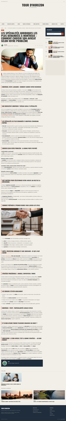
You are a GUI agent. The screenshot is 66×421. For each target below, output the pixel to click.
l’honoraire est (12, 255)
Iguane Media (63, 419)
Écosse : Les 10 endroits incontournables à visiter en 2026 (44, 401)
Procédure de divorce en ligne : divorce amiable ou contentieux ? (11, 385)
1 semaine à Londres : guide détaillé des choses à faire (10, 401)
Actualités (51, 413)
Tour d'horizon (33, 5)
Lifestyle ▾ (62, 23)
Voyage (19, 23)
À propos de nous (36, 409)
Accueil (3, 23)
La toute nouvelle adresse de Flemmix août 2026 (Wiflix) (58, 43)
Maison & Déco (52, 415)
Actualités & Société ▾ (11, 23)
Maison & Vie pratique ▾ (27, 23)
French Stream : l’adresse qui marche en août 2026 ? (58, 52)
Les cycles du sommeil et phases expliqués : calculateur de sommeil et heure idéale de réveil (58, 56)
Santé (51, 412)
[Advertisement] (33, 15)
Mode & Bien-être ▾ (37, 23)
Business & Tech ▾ (55, 23)
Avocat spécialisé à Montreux (7, 115)
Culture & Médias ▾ (46, 23)
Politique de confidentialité (37, 412)
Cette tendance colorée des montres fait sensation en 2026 (58, 47)
